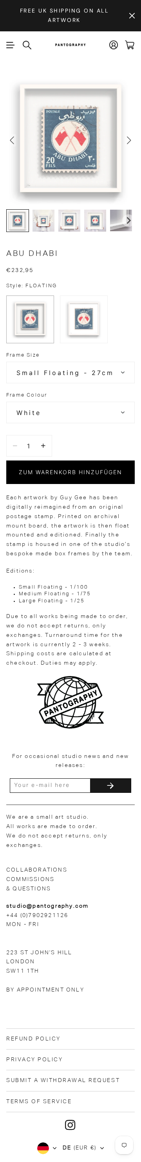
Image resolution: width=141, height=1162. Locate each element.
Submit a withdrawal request (63, 1080)
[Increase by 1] (43, 446)
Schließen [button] (132, 15)
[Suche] (27, 45)
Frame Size (23, 355)
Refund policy (33, 1039)
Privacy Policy (34, 1059)
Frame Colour (26, 395)
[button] (17, 220)
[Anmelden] (114, 45)
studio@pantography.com (47, 906)
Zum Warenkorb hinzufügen (70, 472)
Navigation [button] (10, 45)
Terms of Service (39, 1101)
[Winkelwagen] (130, 45)
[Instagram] (70, 1125)
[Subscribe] (110, 785)
